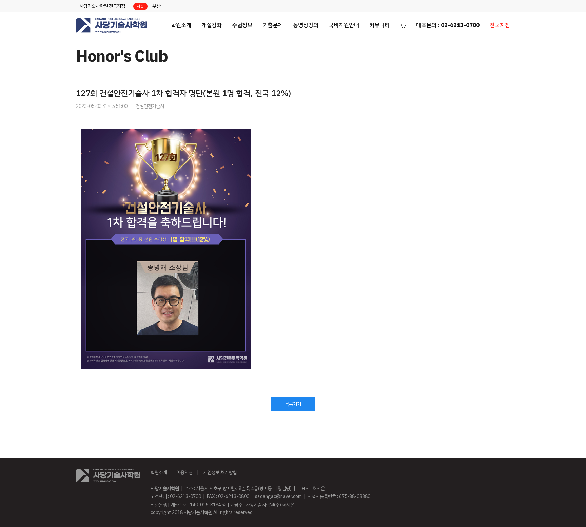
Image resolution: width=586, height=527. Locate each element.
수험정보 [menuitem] (242, 25)
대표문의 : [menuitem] (448, 25)
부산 (156, 6)
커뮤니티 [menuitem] (379, 25)
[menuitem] (111, 25)
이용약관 (184, 472)
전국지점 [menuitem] (500, 25)
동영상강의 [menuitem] (305, 25)
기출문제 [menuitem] (272, 25)
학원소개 (159, 472)
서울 (140, 6)
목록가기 (293, 404)
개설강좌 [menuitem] (211, 25)
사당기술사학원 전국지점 (102, 6)
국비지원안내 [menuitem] (344, 25)
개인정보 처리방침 (220, 472)
